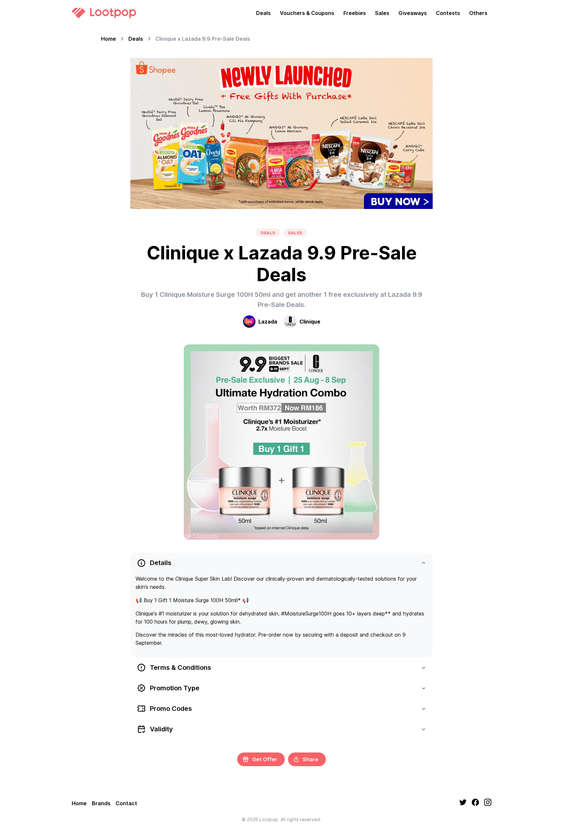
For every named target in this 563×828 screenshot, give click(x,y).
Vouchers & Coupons (307, 13)
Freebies (354, 13)
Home (108, 38)
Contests (448, 13)
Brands (101, 803)
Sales (382, 13)
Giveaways (412, 13)
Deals (263, 13)
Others (478, 13)
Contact (126, 803)
